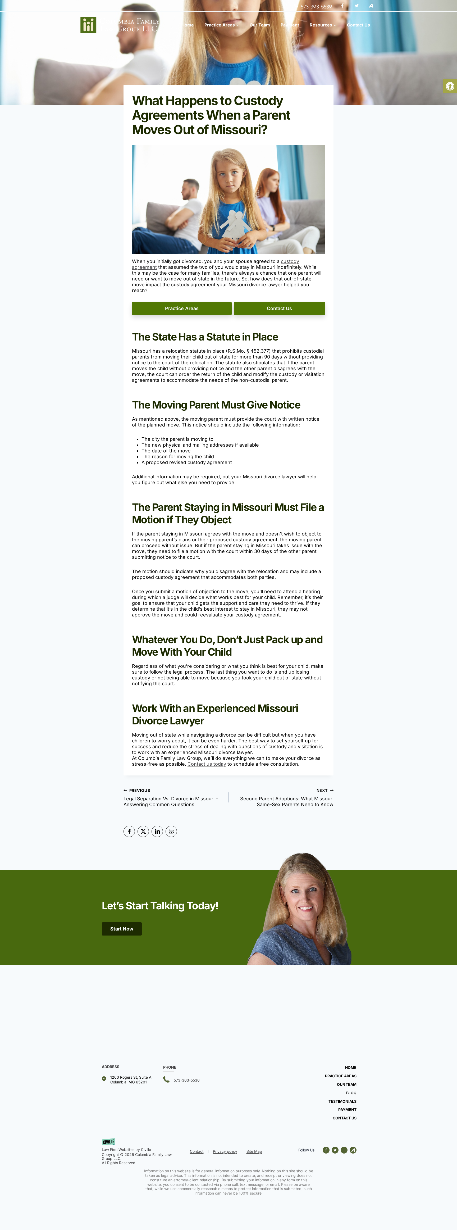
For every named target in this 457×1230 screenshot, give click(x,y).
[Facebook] (342, 5)
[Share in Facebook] (129, 831)
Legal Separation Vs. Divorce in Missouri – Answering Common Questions (171, 797)
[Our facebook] (327, 1150)
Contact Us (358, 25)
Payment (290, 25)
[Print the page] (171, 831)
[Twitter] (356, 5)
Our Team (260, 25)
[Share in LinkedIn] (157, 831)
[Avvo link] (344, 1150)
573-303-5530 (316, 6)
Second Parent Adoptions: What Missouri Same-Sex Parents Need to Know (286, 797)
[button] (450, 86)
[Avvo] (370, 5)
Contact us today (207, 764)
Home (187, 25)
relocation (201, 362)
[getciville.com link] (144, 1145)
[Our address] (132, 1079)
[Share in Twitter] (143, 831)
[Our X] (335, 1150)
